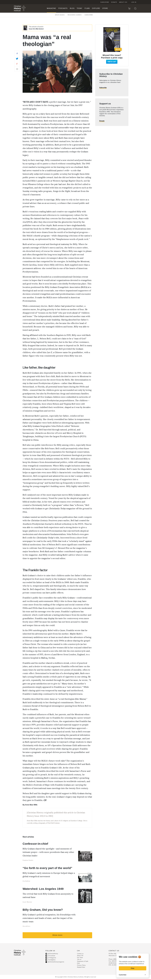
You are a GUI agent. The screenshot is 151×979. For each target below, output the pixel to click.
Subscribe (104, 2)
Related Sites (81, 967)
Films (87, 8)
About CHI (123, 2)
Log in (133, 2)
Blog (72, 8)
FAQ (78, 963)
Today (79, 8)
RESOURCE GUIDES (75, 15)
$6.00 (118, 49)
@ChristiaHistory (53, 953)
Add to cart (111, 62)
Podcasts (62, 8)
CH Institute (51, 955)
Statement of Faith (82, 961)
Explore (96, 8)
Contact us (80, 953)
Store (105, 8)
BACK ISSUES (60, 15)
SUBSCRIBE (89, 15)
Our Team (80, 957)
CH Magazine (52, 958)
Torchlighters (52, 960)
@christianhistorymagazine (56, 962)
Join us (79, 959)
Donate (114, 2)
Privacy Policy (81, 965)
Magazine (51, 8)
